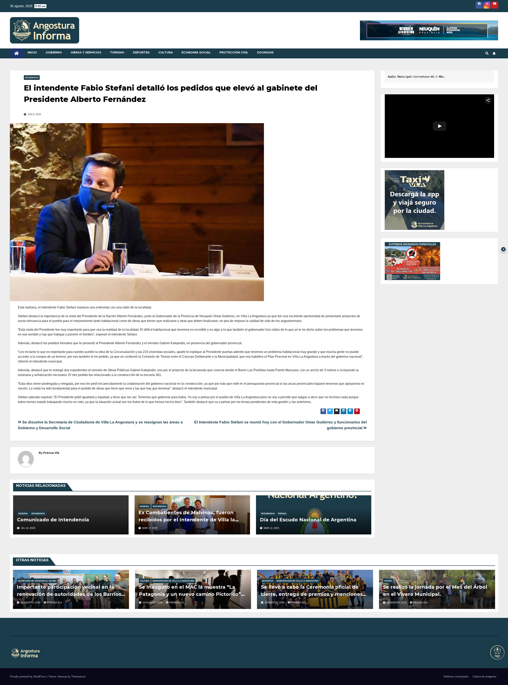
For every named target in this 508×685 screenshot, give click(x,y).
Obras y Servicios (86, 52)
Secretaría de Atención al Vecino (37, 581)
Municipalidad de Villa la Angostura (173, 581)
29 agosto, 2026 (31, 602)
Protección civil (233, 52)
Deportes (141, 52)
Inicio (32, 52)
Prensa (282, 513)
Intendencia (31, 77)
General (23, 513)
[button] (487, 53)
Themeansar (78, 676)
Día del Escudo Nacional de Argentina (308, 520)
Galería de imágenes (484, 676)
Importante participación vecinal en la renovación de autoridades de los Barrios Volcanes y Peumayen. (69, 594)
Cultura (165, 52)
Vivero (388, 581)
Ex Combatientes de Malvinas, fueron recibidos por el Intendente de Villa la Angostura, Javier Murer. (187, 520)
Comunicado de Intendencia (53, 520)
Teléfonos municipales (456, 676)
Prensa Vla (51, 453)
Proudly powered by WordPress (28, 676)
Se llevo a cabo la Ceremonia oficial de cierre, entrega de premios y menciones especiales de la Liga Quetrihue (312, 594)
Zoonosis (265, 52)
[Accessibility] (497, 652)
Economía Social (196, 52)
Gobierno (54, 52)
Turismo (117, 52)
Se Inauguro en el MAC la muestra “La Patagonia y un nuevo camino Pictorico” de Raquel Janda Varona (190, 594)
